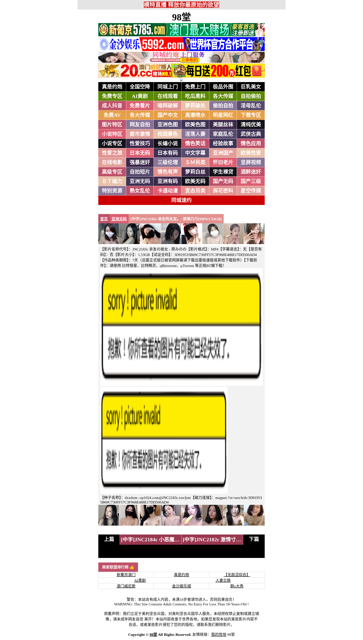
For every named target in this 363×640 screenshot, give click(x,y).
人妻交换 (223, 580)
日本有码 (167, 153)
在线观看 (167, 96)
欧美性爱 (251, 153)
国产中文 (167, 115)
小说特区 (112, 134)
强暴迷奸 (140, 162)
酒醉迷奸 (251, 172)
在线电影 (112, 162)
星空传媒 (251, 191)
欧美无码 (195, 181)
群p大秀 (237, 586)
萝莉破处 (195, 106)
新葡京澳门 (126, 575)
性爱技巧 (140, 143)
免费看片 (140, 106)
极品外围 (223, 87)
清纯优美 (251, 124)
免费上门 (195, 87)
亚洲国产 (223, 153)
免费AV (112, 115)
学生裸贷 (223, 172)
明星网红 (223, 115)
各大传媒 (223, 96)
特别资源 (112, 191)
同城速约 (181, 200)
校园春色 (167, 134)
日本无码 (140, 153)
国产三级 (251, 181)
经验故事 (223, 143)
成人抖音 (112, 106)
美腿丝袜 (223, 124)
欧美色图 (195, 124)
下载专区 (251, 115)
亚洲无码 (140, 181)
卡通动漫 (167, 191)
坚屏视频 (251, 162)
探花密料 (223, 191)
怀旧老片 (223, 162)
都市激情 (140, 134)
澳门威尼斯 (126, 586)
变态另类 (195, 191)
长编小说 (167, 143)
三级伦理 (167, 162)
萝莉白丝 (195, 172)
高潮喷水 (195, 115)
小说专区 (112, 143)
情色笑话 (195, 143)
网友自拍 (140, 124)
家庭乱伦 (223, 134)
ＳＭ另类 (195, 162)
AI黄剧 (140, 96)
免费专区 (112, 96)
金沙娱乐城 (181, 586)
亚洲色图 (167, 124)
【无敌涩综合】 (237, 575)
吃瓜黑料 (195, 96)
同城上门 (167, 87)
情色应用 (251, 143)
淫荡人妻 (195, 134)
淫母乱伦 (251, 106)
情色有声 (167, 172)
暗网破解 (167, 106)
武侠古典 (251, 134)
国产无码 (223, 181)
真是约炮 (112, 87)
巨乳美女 (251, 87)
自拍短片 (140, 172)
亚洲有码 (167, 181)
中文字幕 (195, 153)
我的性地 (218, 634)
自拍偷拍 (251, 96)
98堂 (181, 17)
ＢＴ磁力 (112, 181)
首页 (104, 219)
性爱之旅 (112, 153)
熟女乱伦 (140, 191)
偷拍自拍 (223, 106)
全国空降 (140, 87)
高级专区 (112, 172)
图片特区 (112, 124)
